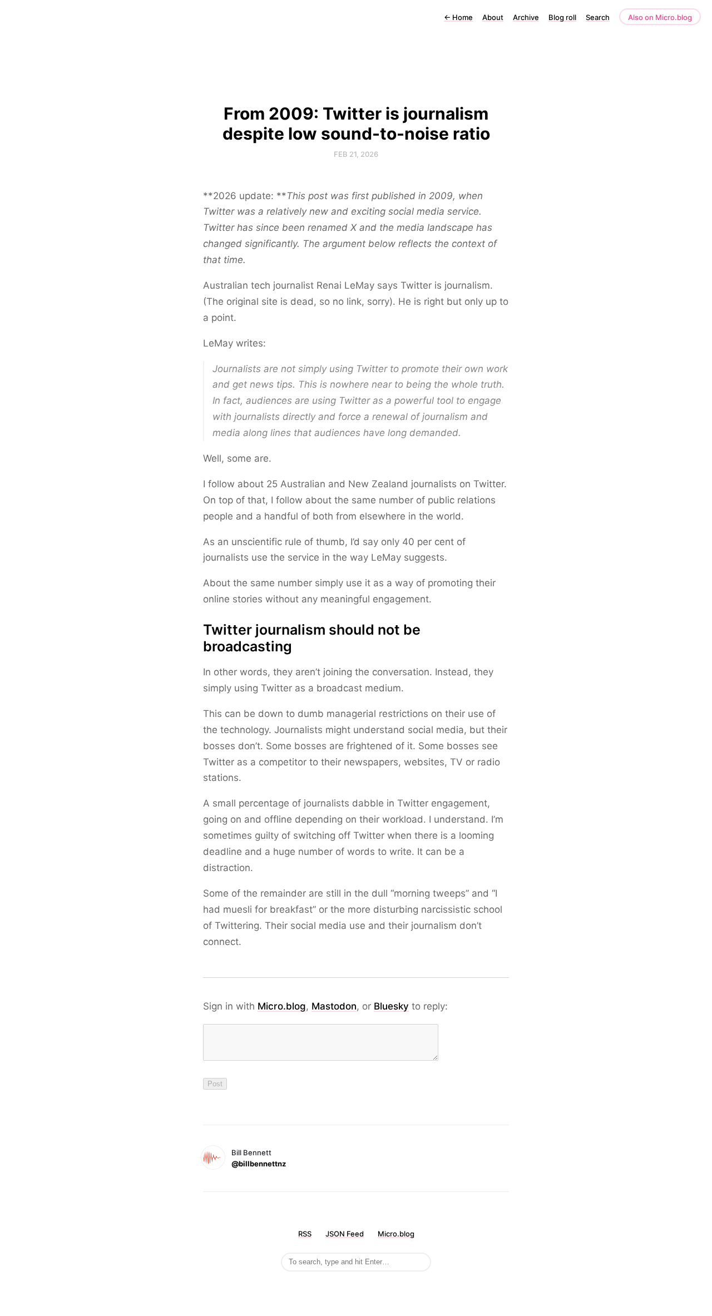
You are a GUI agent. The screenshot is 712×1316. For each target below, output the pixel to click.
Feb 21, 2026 (356, 154)
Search (598, 17)
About (492, 17)
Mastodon (334, 1006)
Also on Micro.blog (660, 17)
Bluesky (391, 1006)
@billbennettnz (258, 1163)
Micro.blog (282, 1006)
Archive (526, 17)
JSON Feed (344, 1233)
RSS (305, 1233)
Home (458, 17)
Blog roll (562, 17)
